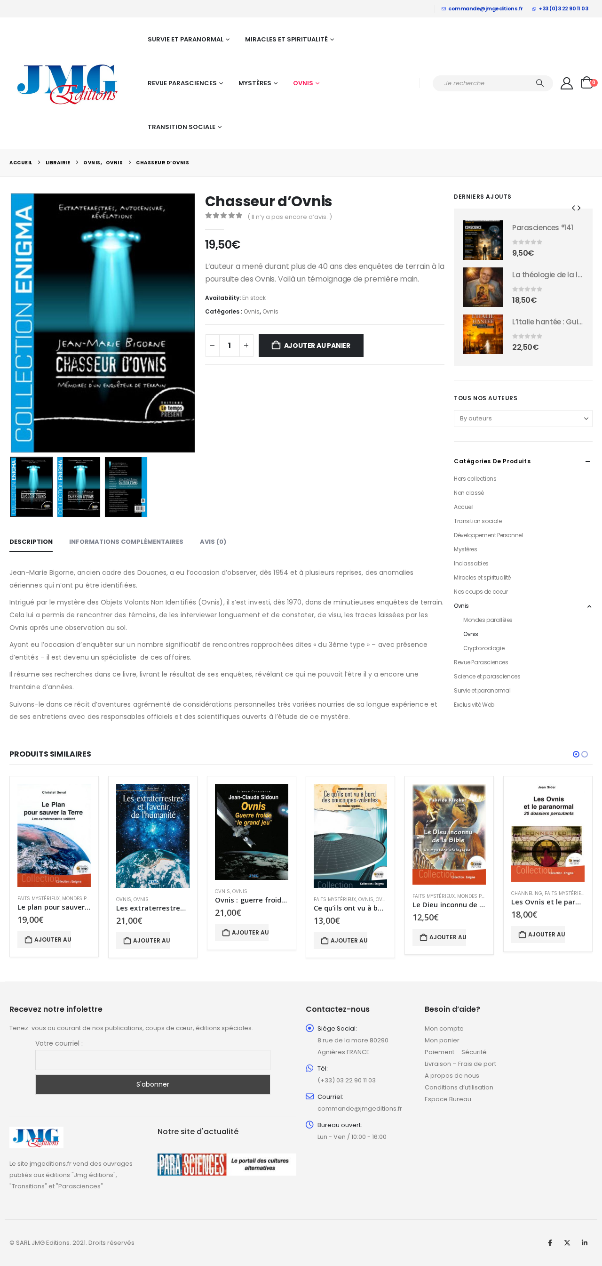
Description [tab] (31, 541)
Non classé (469, 493)
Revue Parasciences (182, 83)
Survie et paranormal (185, 39)
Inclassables (471, 563)
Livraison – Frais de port (460, 1063)
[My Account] (567, 83)
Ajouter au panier (317, 345)
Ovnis (303, 83)
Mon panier (442, 1040)
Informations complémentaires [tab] (126, 541)
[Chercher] (540, 83)
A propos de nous (452, 1075)
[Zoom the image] (36, 1132)
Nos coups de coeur (480, 592)
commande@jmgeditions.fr (485, 8)
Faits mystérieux (38, 898)
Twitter (567, 1243)
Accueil (464, 507)
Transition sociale (181, 126)
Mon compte (444, 1028)
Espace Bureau (448, 1099)
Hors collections (475, 479)
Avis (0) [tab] (213, 541)
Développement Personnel (488, 535)
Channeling (526, 893)
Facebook (550, 1243)
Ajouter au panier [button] (52, 939)
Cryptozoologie (483, 648)
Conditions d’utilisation (459, 1087)
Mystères (254, 83)
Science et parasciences (487, 676)
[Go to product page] (483, 240)
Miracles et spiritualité (286, 39)
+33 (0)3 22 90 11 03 (563, 8)
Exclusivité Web (474, 705)
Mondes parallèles (488, 620)
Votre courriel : (59, 1043)
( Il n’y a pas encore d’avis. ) (289, 216)
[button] (12, 323)
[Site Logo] (68, 83)
